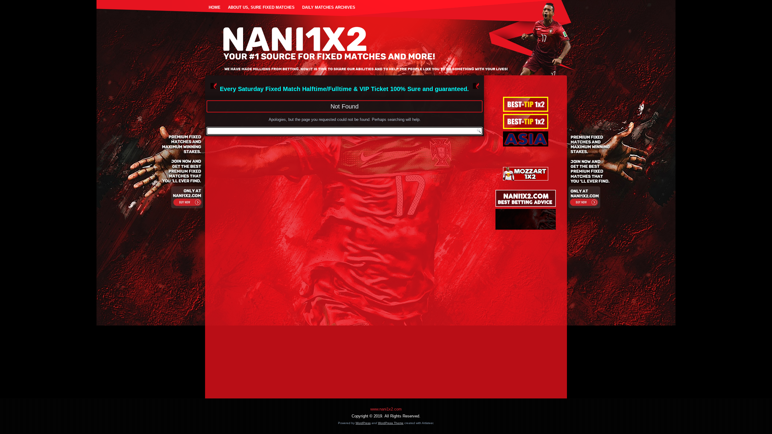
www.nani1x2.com (386, 409)
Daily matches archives (328, 7)
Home (214, 7)
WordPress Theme (390, 423)
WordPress (363, 423)
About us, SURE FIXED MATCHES (261, 7)
